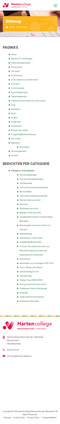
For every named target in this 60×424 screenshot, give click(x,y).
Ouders (14, 117)
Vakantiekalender (19, 96)
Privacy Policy (33, 417)
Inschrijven (16, 109)
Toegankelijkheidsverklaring (23, 134)
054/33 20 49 (13, 350)
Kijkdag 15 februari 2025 (30, 213)
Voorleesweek (26, 183)
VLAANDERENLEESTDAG (30, 242)
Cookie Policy (19, 417)
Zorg (13, 105)
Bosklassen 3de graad (29, 301)
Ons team (15, 71)
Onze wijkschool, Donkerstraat (24, 80)
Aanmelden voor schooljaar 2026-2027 (37, 263)
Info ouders (16, 138)
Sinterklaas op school (29, 208)
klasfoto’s (24, 204)
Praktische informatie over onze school (28, 101)
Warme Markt (26, 192)
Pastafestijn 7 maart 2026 (31, 238)
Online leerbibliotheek (20, 63)
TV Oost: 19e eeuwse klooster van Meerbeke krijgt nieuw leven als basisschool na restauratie (34, 250)
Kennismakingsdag (28, 175)
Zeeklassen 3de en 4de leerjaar (33, 288)
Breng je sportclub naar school (33, 284)
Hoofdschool (16, 75)
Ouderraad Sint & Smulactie (32, 297)
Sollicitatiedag (26, 234)
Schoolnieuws (27, 170)
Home (13, 54)
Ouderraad (16, 122)
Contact (14, 155)
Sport (13, 113)
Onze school (16, 67)
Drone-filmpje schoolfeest (31, 267)
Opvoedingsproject (19, 92)
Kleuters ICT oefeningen (21, 59)
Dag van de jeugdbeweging (31, 179)
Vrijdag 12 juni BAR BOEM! (31, 280)
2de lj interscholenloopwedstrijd (33, 196)
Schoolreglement (18, 151)
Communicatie (17, 88)
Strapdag (24, 293)
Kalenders (15, 143)
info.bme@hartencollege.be (19, 356)
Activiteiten (25, 147)
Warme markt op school (30, 200)
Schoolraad (16, 126)
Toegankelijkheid (49, 417)
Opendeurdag (26, 276)
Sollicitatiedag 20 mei (29, 272)
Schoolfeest (25, 259)
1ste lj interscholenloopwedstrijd (34, 187)
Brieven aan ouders (19, 130)
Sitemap (7, 417)
